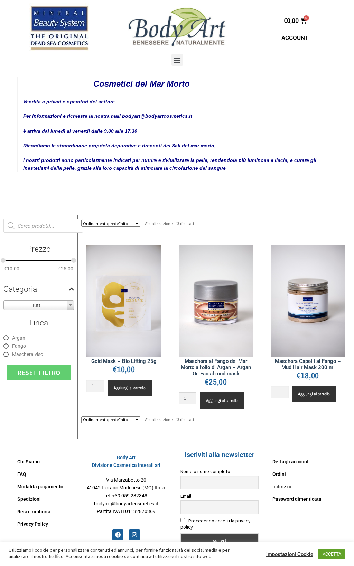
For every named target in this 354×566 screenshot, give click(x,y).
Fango (19, 346)
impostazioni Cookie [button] (289, 554)
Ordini (279, 474)
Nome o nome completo (205, 471)
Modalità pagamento (40, 486)
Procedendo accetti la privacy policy (215, 523)
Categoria (20, 289)
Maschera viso (27, 354)
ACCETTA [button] (332, 554)
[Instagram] (134, 534)
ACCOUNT (294, 37)
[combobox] (38, 305)
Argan (18, 338)
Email (185, 496)
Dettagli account (290, 461)
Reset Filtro (38, 372)
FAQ (21, 474)
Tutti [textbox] (36, 305)
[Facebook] (117, 534)
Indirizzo (281, 486)
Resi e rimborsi (33, 511)
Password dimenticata (297, 499)
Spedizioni (29, 499)
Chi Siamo (28, 461)
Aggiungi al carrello (130, 388)
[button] (177, 60)
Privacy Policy (32, 524)
